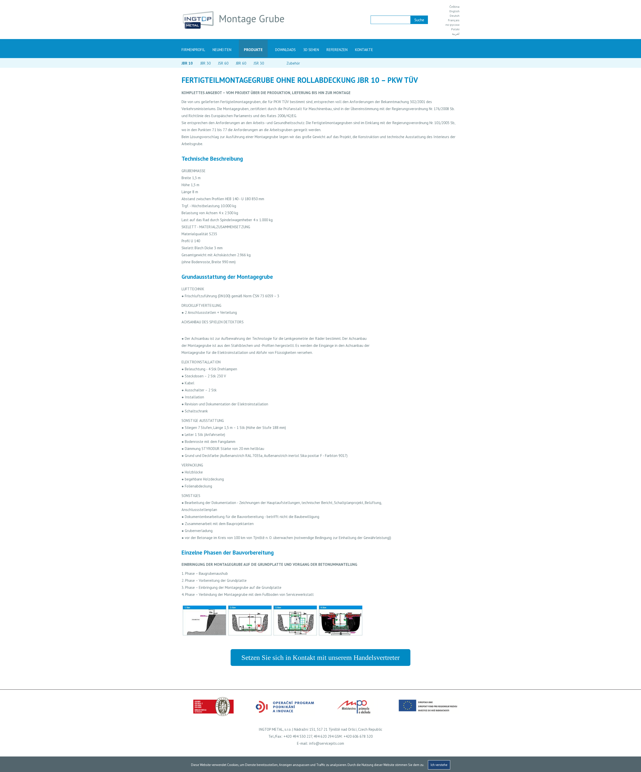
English (454, 11)
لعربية (455, 34)
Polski (455, 29)
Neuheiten (222, 49)
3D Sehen (311, 49)
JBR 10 (187, 63)
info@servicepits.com (326, 743)
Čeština (454, 7)
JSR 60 (223, 63)
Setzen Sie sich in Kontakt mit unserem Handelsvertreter (320, 657)
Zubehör (293, 63)
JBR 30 (205, 63)
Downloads (285, 49)
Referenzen (337, 49)
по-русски (452, 25)
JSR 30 (259, 63)
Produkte (253, 49)
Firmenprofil (193, 49)
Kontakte (364, 49)
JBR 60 (241, 63)
